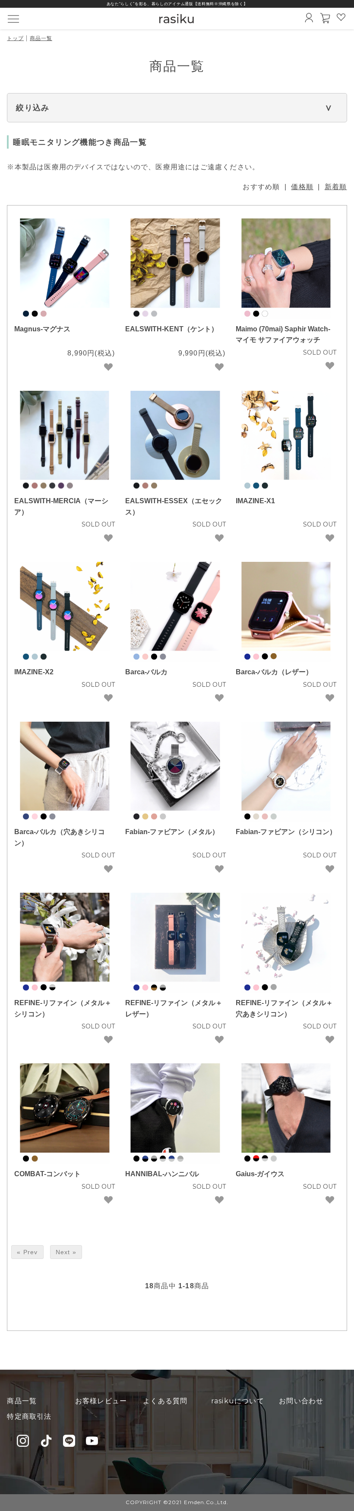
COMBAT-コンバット (47, 1174)
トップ (15, 38)
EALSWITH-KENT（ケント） (171, 329)
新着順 (336, 186)
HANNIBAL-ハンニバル (162, 1174)
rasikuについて (237, 1401)
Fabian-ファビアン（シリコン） (286, 831)
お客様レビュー (101, 1401)
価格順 (302, 186)
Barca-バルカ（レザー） (274, 672)
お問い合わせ (301, 1401)
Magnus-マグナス (42, 329)
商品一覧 (41, 38)
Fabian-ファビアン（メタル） (172, 831)
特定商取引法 (29, 1416)
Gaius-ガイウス (260, 1174)
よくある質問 (165, 1401)
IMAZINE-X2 (34, 672)
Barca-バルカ (146, 672)
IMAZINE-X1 (255, 501)
